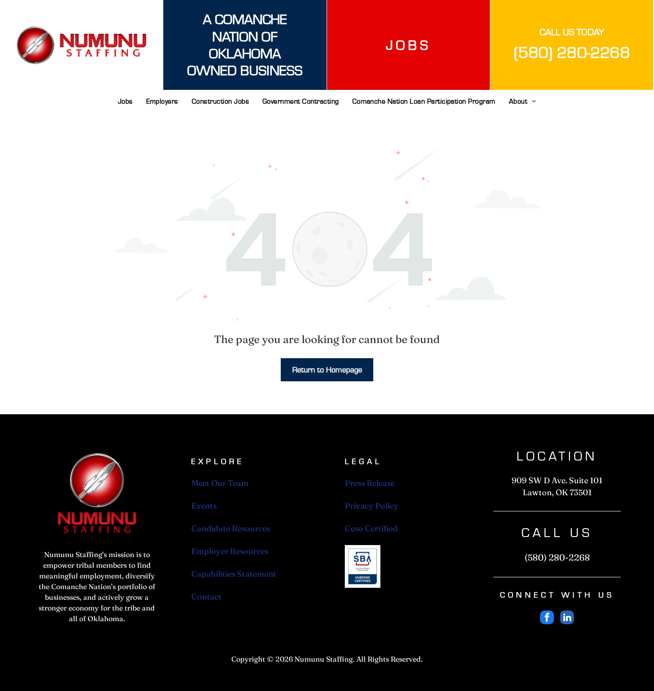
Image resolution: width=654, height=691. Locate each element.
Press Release (370, 483)
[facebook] (547, 618)
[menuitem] (125, 104)
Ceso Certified (371, 528)
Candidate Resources (230, 528)
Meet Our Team (220, 483)
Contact (206, 596)
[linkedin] (567, 618)
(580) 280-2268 (572, 52)
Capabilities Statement (233, 574)
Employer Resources (229, 551)
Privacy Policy (371, 506)
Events (204, 506)
